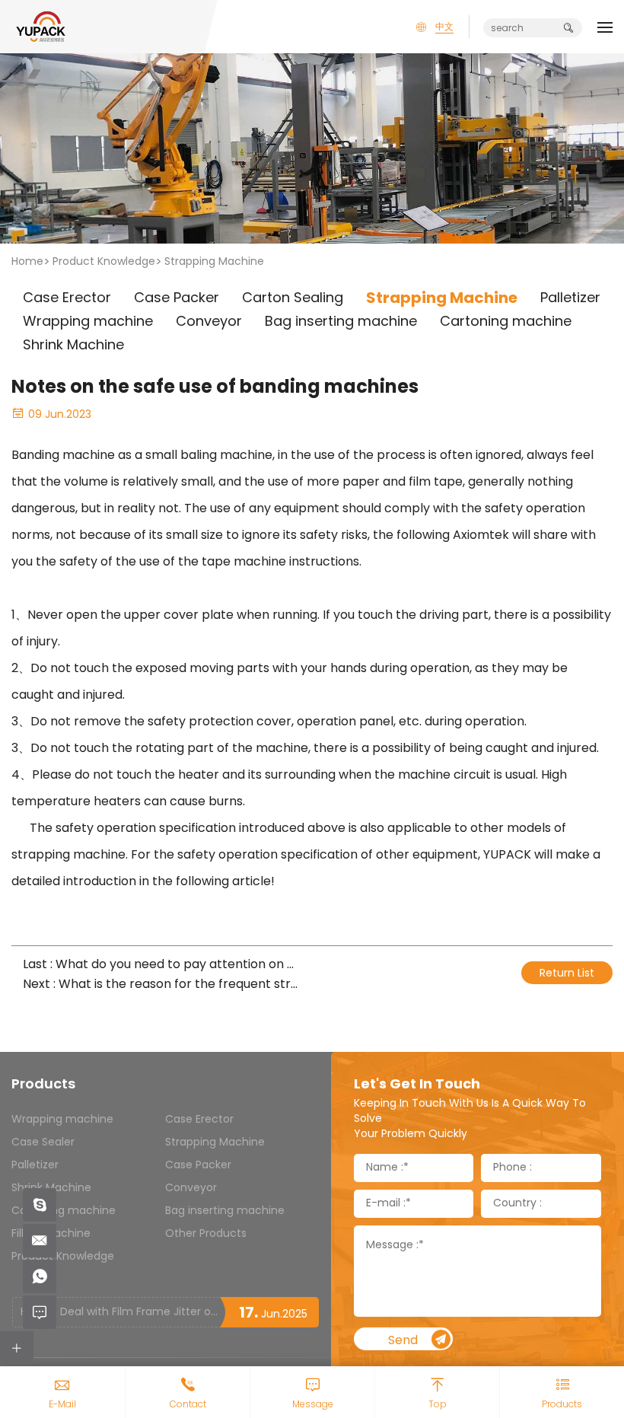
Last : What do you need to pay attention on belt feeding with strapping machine (162, 965)
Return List (567, 974)
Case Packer (198, 1165)
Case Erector (199, 1120)
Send (403, 1340)
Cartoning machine (63, 1211)
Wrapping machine (62, 1120)
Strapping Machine (214, 262)
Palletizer (35, 1165)
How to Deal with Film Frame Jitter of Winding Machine (120, 1312)
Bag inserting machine (225, 1211)
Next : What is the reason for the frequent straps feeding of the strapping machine (162, 985)
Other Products (206, 1234)
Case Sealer (43, 1143)
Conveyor (191, 1188)
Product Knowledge (104, 262)
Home (27, 262)
